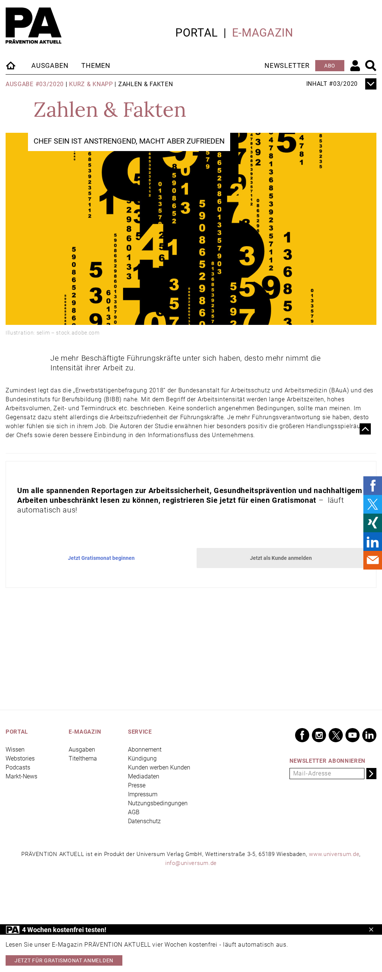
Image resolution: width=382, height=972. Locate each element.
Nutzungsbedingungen (158, 803)
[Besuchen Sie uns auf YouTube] (352, 735)
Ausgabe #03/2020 (35, 84)
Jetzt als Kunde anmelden (281, 558)
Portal (196, 32)
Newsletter (287, 65)
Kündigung (142, 758)
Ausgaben (49, 65)
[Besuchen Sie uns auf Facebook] (302, 735)
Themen (95, 65)
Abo (329, 66)
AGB (134, 812)
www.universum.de (334, 854)
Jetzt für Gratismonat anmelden (64, 960)
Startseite (11, 65)
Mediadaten (143, 776)
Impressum (142, 794)
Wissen (15, 749)
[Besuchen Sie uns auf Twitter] (336, 735)
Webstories (20, 758)
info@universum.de (191, 863)
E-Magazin (262, 32)
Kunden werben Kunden (159, 767)
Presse (136, 785)
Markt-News (21, 776)
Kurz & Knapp (91, 84)
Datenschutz (144, 821)
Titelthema (83, 758)
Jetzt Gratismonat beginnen (101, 558)
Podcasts (18, 767)
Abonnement (145, 749)
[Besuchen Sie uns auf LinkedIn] (369, 735)
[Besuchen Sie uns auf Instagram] (319, 735)
